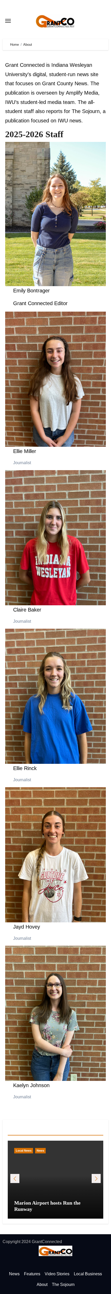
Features (32, 1274)
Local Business (88, 1274)
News (40, 1150)
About (42, 1284)
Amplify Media (82, 93)
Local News (23, 1150)
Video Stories (57, 1274)
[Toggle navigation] (8, 21)
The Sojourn (86, 111)
